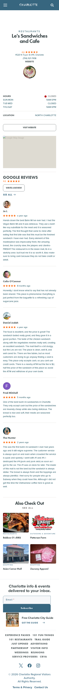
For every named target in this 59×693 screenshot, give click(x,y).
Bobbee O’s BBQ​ (12, 537)
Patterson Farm (38, 537)
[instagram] (38, 666)
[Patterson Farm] (43, 522)
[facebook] (30, 666)
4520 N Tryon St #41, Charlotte (29, 54)
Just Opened (19, 644)
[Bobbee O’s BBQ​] (16, 522)
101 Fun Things (43, 635)
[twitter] (21, 666)
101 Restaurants (20, 640)
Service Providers (25, 657)
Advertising (39, 644)
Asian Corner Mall (12, 568)
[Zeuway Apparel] (43, 554)
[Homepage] (28, 5)
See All (28, 507)
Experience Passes (17, 635)
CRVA (43, 657)
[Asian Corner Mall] (16, 554)
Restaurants (10, 534)
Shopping (8, 565)
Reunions (37, 652)
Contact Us (41, 687)
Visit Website (29, 127)
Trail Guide (42, 640)
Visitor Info (39, 648)
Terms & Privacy (23, 687)
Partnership (19, 648)
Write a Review (14, 188)
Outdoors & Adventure (43, 534)
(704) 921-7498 (29, 58)
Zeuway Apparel (39, 568)
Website (29, 61)
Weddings (22, 652)
